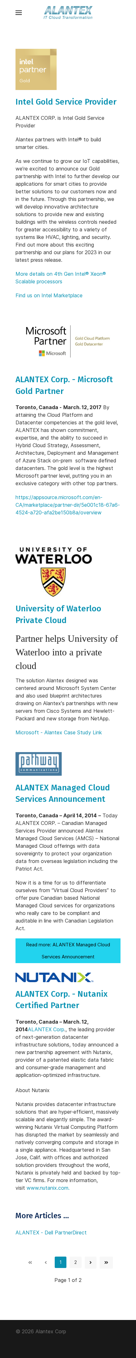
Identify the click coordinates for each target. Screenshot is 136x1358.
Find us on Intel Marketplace (49, 295)
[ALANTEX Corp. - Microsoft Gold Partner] (68, 341)
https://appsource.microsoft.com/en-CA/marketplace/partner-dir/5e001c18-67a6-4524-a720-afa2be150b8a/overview (67, 505)
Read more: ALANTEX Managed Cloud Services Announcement (68, 951)
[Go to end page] (106, 1263)
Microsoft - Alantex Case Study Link (58, 732)
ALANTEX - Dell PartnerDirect (51, 1232)
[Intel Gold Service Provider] (36, 69)
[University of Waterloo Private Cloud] (53, 571)
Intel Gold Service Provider (65, 102)
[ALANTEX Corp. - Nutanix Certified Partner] (54, 977)
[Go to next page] (90, 1263)
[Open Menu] (18, 12)
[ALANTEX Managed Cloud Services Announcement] (38, 763)
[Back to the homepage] (68, 12)
